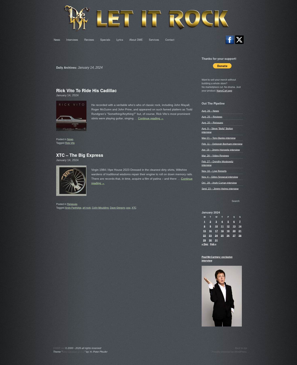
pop (128, 207)
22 (204, 235)
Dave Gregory (117, 207)
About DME (136, 40)
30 (210, 240)
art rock (87, 207)
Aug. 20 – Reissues (212, 122)
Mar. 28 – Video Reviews (215, 155)
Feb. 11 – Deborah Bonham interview (222, 143)
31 (216, 240)
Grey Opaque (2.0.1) (73, 351)
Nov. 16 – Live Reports (214, 171)
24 (216, 235)
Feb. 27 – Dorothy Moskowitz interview (217, 163)
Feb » (213, 244)
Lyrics (119, 40)
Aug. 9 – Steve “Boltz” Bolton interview (217, 130)
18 (222, 231)
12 (228, 226)
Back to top (241, 348)
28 (240, 235)
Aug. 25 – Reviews (212, 116)
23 (210, 235)
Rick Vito (70, 142)
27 (234, 235)
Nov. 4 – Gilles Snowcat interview (220, 176)
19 (228, 231)
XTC (134, 207)
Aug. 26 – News (210, 110)
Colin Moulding (100, 207)
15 (204, 231)
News (57, 40)
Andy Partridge (73, 207)
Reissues (72, 204)
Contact (169, 40)
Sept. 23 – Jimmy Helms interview (220, 188)
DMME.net (59, 348)
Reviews (89, 40)
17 (216, 231)
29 (204, 240)
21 (240, 231)
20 (234, 231)
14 (240, 226)
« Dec (205, 244)
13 (234, 226)
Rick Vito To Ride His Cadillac (86, 90)
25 (222, 235)
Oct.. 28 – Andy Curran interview (219, 182)
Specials (105, 40)
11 (222, 226)
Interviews (72, 40)
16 (210, 231)
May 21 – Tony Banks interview (219, 138)
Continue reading (151, 118)
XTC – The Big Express (79, 155)
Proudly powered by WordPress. (229, 351)
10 (216, 226)
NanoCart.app (224, 90)
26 (228, 235)
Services (154, 40)
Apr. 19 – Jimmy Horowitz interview (221, 149)
